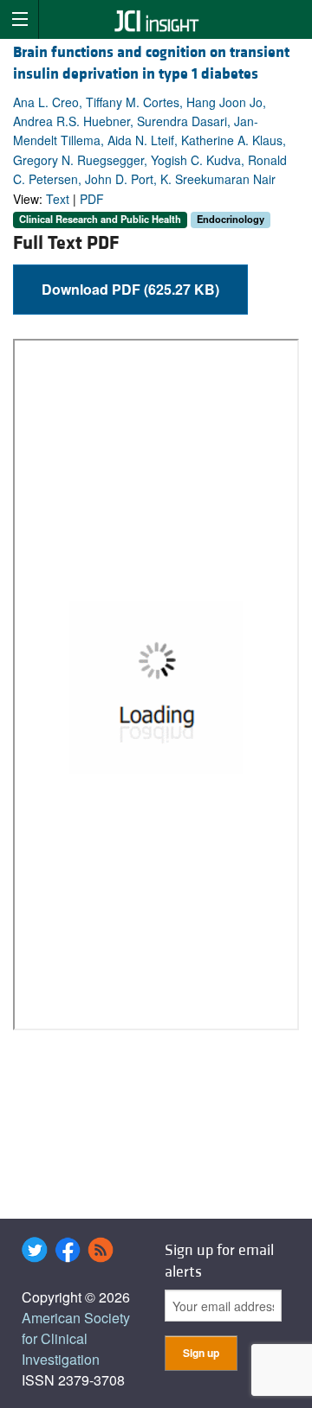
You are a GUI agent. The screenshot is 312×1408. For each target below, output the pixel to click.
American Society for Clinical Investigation (76, 1338)
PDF (92, 198)
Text (57, 198)
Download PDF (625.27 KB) (130, 289)
